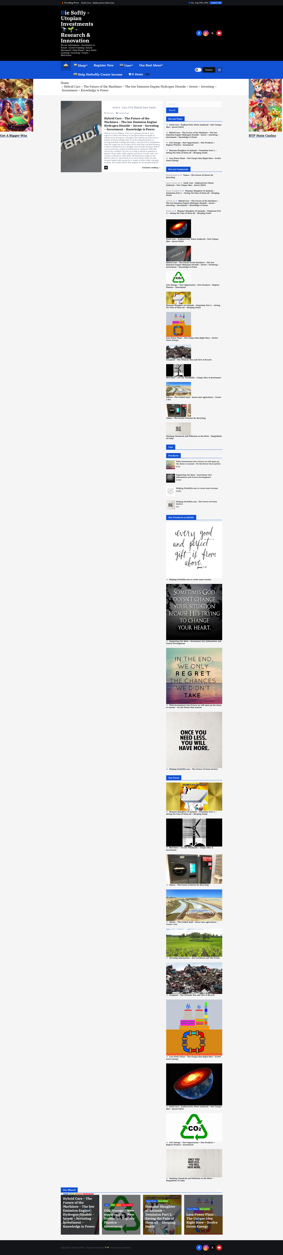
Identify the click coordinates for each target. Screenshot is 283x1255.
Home (65, 83)
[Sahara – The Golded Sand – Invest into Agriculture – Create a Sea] (178, 389)
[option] (80, 1215)
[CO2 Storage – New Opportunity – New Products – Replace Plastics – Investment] (178, 277)
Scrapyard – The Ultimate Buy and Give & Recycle (189, 359)
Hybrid (138, 107)
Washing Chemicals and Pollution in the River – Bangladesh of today (194, 437)
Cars (124, 107)
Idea (189, 1202)
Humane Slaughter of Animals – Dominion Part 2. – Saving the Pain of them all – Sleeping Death (191, 151)
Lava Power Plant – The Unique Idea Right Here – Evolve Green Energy (193, 159)
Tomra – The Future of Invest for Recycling (189, 176)
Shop (82, 65)
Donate (208, 69)
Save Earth (149, 107)
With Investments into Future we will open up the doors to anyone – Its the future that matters (193, 706)
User (127, 65)
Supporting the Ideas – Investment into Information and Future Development (193, 642)
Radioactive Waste (201, 1202)
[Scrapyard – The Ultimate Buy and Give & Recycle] (178, 351)
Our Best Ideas (150, 65)
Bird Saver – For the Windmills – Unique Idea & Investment (193, 377)
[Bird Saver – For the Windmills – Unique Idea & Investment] (178, 370)
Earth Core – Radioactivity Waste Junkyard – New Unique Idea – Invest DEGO (194, 125)
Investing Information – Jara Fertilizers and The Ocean (194, 958)
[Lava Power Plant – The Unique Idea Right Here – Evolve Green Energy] (178, 324)
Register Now (104, 65)
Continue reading (150, 167)
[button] (217, 1190)
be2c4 (116, 107)
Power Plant (110, 1209)
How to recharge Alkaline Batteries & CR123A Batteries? (161, 1222)
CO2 (130, 107)
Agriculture (69, 1201)
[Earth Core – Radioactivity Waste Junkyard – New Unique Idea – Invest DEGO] (178, 228)
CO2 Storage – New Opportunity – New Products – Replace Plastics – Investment (190, 143)
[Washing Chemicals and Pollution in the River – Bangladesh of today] (178, 428)
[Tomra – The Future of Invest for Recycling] (178, 410)
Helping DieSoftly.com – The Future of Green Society (193, 769)
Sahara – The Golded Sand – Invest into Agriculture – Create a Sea (193, 398)
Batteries (150, 1213)
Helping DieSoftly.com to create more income (190, 579)
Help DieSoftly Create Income (100, 74)
